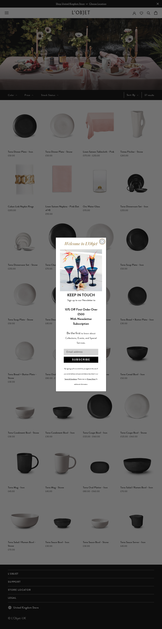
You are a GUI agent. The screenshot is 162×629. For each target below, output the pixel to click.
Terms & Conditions (71, 379)
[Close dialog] (102, 241)
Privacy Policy (91, 379)
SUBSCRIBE (81, 359)
